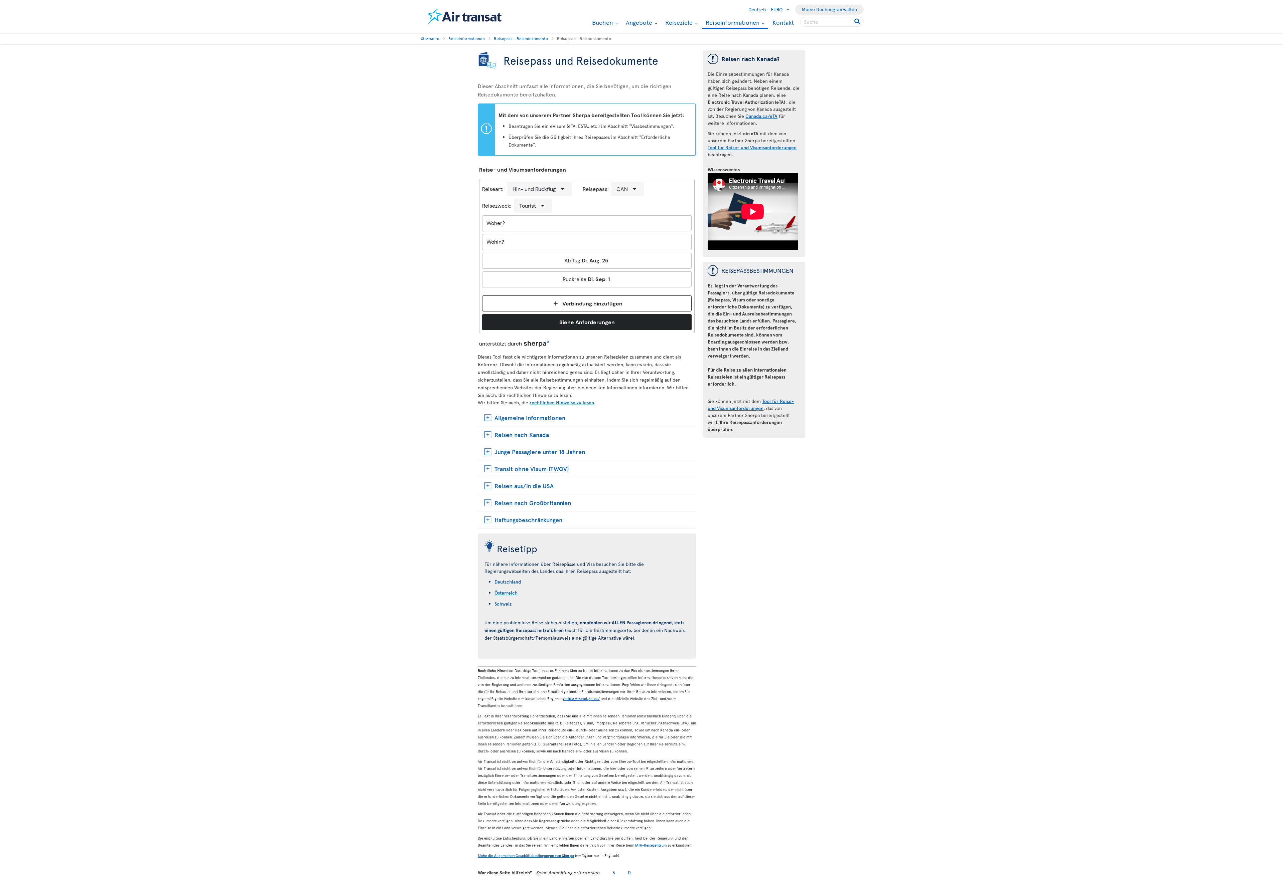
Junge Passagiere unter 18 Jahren (539, 451)
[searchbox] (832, 22)
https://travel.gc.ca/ (582, 698)
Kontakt (783, 22)
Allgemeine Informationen (529, 417)
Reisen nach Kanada (521, 434)
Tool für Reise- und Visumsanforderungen (752, 147)
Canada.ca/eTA (761, 116)
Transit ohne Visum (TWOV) (531, 468)
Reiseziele (678, 22)
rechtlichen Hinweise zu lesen (562, 402)
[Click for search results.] (858, 22)
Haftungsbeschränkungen (528, 519)
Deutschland (507, 582)
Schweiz (503, 604)
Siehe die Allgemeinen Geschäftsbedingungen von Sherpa (526, 855)
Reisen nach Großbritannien (532, 502)
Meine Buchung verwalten (829, 9)
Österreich (506, 593)
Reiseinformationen (731, 23)
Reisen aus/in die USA (524, 485)
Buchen (601, 22)
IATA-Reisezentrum (651, 845)
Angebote (638, 22)
